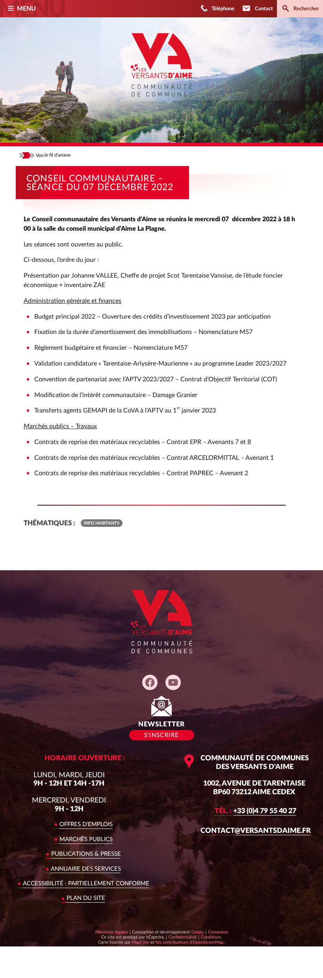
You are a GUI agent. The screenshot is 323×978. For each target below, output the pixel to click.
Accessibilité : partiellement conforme (86, 884)
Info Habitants (101, 523)
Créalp (197, 931)
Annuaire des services (86, 869)
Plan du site (86, 898)
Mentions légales (111, 932)
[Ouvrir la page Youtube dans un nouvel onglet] (173, 682)
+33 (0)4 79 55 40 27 (255, 811)
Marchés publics (86, 839)
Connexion (218, 932)
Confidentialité (182, 937)
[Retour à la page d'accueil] (161, 102)
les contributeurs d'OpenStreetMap (189, 942)
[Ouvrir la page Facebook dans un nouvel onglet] (150, 682)
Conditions (210, 937)
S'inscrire (161, 735)
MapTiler (140, 942)
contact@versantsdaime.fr (255, 830)
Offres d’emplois (86, 824)
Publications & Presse (86, 854)
